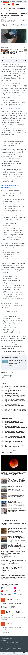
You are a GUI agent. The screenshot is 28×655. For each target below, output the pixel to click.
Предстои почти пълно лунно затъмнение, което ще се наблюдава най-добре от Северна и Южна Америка (14, 473)
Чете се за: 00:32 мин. (13, 556)
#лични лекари (13, 377)
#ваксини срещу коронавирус (9, 376)
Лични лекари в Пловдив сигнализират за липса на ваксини (17, 362)
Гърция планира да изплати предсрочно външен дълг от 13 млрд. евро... (14, 441)
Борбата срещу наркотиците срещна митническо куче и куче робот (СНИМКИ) (14, 400)
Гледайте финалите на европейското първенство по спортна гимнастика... (14, 405)
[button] (23, 653)
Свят (9, 8)
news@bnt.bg (6, 632)
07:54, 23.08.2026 (4, 563)
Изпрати (4, 619)
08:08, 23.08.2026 (11, 540)
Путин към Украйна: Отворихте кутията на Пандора (13, 561)
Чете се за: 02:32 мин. (20, 532)
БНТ (2, 1)
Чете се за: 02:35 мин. (20, 548)
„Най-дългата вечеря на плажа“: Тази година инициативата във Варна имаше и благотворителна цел (16, 545)
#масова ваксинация (7, 375)
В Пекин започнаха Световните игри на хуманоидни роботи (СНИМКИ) (13, 553)
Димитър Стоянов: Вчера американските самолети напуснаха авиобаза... (12, 392)
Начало (3, 10)
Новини (5, 8)
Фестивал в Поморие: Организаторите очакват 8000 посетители (16, 488)
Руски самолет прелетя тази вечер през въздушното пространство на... (13, 446)
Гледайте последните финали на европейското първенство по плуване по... (14, 432)
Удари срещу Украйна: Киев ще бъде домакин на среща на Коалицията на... (15, 410)
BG (26, 1)
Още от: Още (7, 453)
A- (26, 20)
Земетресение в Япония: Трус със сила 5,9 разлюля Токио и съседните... (13, 568)
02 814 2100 (6, 629)
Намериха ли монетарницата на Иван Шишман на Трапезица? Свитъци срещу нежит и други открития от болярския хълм (16, 495)
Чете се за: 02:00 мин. (20, 540)
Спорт (14, 8)
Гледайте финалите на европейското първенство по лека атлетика (15, 427)
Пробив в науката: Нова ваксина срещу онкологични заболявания (14, 396)
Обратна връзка (19, 638)
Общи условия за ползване (7, 638)
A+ (23, 20)
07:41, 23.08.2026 (11, 532)
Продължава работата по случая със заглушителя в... (14, 387)
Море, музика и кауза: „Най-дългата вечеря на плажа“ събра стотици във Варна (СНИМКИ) (16, 480)
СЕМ (2, 640)
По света (10, 541)
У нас (9, 533)
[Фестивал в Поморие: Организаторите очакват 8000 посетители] (4, 489)
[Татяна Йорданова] (2, 20)
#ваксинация (5, 377)
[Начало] (1, 8)
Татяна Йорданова (10, 20)
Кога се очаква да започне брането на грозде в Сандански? (14, 524)
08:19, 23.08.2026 (11, 548)
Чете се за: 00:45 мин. (13, 563)
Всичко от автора (9, 21)
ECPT (5, 640)
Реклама (14, 414)
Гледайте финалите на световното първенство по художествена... (13, 422)
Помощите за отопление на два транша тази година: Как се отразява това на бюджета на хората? (17, 530)
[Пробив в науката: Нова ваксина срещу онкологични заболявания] (4, 511)
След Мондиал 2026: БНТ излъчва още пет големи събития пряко (14, 436)
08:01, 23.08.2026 (4, 556)
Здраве (11, 10)
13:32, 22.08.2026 (4, 578)
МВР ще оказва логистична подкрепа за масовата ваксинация (16, 51)
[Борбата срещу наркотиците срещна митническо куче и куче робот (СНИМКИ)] (4, 504)
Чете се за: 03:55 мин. (13, 578)
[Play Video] (14, 36)
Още (7, 10)
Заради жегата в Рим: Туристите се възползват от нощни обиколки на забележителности (16, 538)
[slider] (9, 61)
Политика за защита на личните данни (10, 642)
